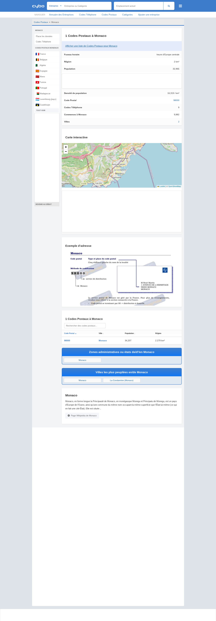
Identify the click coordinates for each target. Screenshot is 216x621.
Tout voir (40, 110)
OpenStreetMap (174, 186)
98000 (176, 100)
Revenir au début (44, 204)
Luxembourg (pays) (45, 99)
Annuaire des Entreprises (61, 14)
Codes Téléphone (87, 14)
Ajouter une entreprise (148, 14)
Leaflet (162, 186)
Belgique (41, 59)
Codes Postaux (109, 14)
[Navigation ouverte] (180, 6)
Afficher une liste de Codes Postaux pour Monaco (91, 46)
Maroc (40, 76)
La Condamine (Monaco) (121, 380)
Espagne (41, 70)
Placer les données (44, 36)
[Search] (168, 6)
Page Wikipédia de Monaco (84, 415)
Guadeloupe (42, 104)
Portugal (41, 87)
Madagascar (42, 93)
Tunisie (40, 82)
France (40, 54)
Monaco (103, 340)
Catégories (127, 14)
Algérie (40, 65)
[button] (66, 147)
